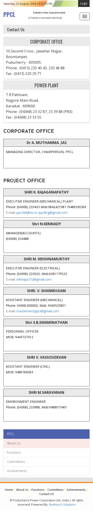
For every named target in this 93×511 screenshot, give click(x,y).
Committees (16, 461)
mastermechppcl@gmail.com (37, 311)
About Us (14, 443)
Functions (14, 452)
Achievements (17, 471)
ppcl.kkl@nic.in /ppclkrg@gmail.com (41, 212)
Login (83, 3)
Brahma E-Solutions (62, 504)
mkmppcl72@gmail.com (33, 279)
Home (9, 490)
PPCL (9, 14)
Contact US (46, 494)
